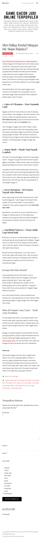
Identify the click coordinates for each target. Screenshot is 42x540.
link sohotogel (7, 383)
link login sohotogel (32, 380)
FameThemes (19, 536)
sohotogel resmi (20, 385)
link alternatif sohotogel (16, 380)
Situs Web (5, 461)
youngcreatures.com (24, 53)
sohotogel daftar (8, 385)
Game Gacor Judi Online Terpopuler (21, 15)
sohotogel (35, 383)
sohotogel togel (16, 388)
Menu (6, 3)
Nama (5, 446)
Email (4, 453)
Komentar (5, 413)
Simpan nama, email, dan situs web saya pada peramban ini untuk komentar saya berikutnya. (8, 481)
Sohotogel (8, 53)
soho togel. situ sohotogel (22, 383)
